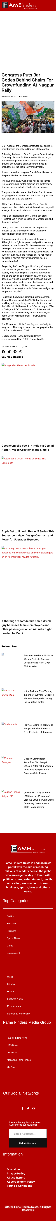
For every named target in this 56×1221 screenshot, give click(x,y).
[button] (51, 4)
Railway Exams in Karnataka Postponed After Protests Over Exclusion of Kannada (38, 728)
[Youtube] (34, 1108)
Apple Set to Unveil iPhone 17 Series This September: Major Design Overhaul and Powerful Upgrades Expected (28, 535)
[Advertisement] (28, 41)
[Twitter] (28, 1108)
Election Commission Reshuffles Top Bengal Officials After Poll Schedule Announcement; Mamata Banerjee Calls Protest (38, 765)
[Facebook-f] (23, 1108)
